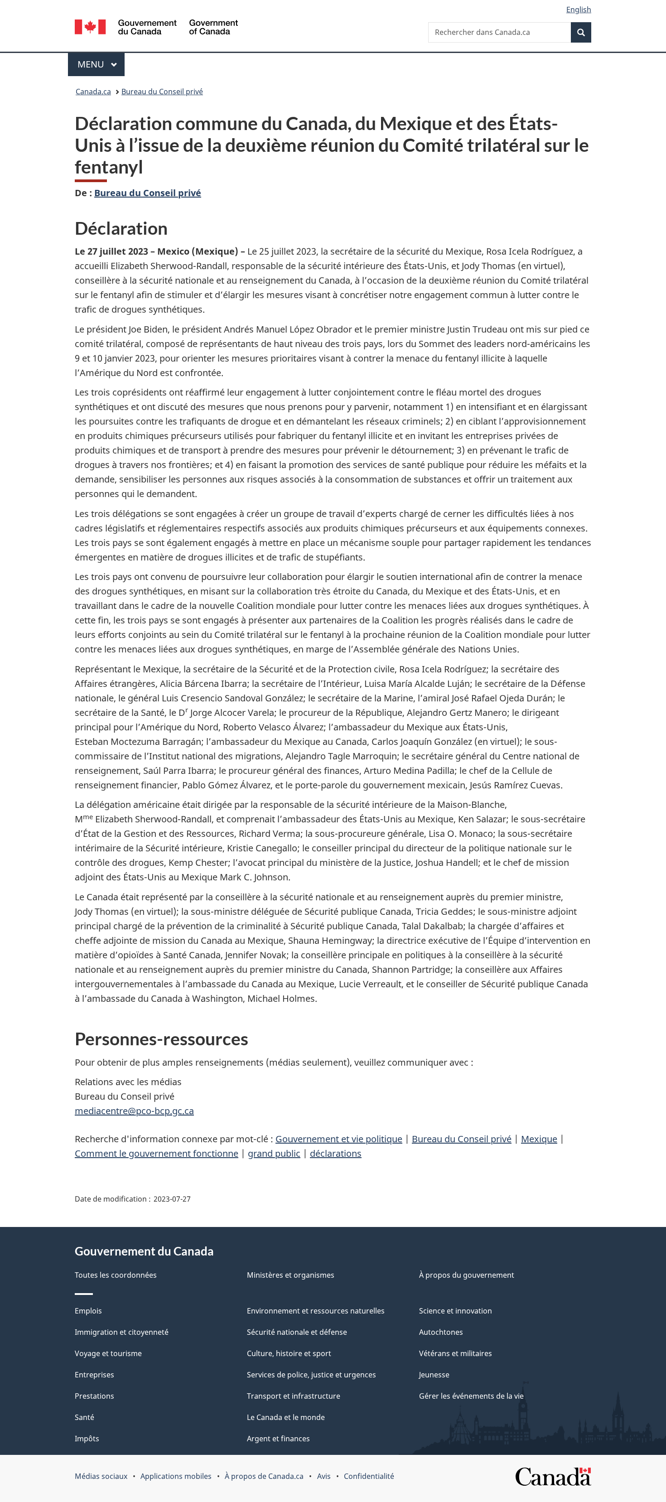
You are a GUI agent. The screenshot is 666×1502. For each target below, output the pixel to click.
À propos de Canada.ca (264, 1476)
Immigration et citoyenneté (122, 1332)
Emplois (88, 1311)
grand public (274, 1153)
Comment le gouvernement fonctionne (156, 1153)
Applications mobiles (176, 1476)
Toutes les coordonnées (116, 1275)
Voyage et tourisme (108, 1353)
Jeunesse (434, 1375)
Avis (324, 1476)
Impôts (87, 1439)
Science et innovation (455, 1311)
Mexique (539, 1139)
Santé (84, 1417)
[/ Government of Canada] (156, 28)
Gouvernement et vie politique (338, 1139)
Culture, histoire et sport (289, 1353)
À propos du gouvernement (466, 1275)
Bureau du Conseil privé (162, 92)
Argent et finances (278, 1439)
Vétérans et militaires (455, 1353)
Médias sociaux (101, 1476)
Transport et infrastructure (293, 1396)
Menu (101, 64)
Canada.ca (93, 92)
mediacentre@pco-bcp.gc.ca (134, 1111)
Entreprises (94, 1375)
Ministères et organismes (290, 1275)
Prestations (94, 1396)
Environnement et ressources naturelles (316, 1311)
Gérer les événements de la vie (471, 1396)
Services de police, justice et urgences (311, 1375)
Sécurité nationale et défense (297, 1332)
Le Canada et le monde (286, 1417)
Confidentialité (369, 1476)
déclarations (336, 1153)
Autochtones (441, 1332)
